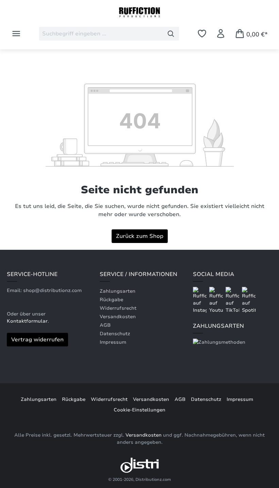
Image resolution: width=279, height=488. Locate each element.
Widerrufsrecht (118, 308)
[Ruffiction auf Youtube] (216, 300)
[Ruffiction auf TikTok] (233, 300)
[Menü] (16, 34)
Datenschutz (115, 333)
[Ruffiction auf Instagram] (200, 300)
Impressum (113, 342)
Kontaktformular (27, 321)
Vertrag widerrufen (37, 339)
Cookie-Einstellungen (139, 410)
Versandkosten (118, 316)
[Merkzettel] (202, 34)
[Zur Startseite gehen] (139, 12)
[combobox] (101, 33)
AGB (105, 325)
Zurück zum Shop (139, 236)
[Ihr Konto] (220, 34)
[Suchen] (171, 33)
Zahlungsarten (117, 291)
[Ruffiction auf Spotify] (249, 300)
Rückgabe (111, 299)
